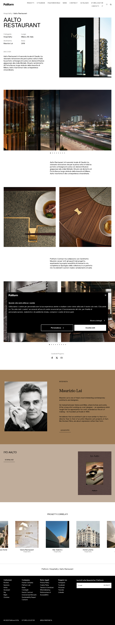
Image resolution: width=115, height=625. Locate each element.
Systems (6, 585)
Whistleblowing (45, 590)
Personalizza (56, 328)
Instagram (61, 582)
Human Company (27, 582)
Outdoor (6, 597)
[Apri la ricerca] (110, 4)
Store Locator (28, 620)
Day (5, 592)
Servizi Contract (27, 592)
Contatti (25, 599)
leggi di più (65, 430)
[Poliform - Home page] (9, 4)
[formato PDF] (94, 473)
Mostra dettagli (96, 321)
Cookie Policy (44, 585)
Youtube (61, 590)
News (23, 587)
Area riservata (46, 620)
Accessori (7, 590)
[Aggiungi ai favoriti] (106, 4)
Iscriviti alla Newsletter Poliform (90, 580)
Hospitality (8, 37)
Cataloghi (25, 590)
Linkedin (61, 592)
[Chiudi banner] (105, 295)
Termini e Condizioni (47, 587)
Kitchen (6, 582)
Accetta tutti (90, 328)
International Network (29, 595)
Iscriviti (107, 585)
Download (9, 460)
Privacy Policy (44, 582)
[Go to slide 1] (49, 344)
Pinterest (61, 587)
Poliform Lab (26, 585)
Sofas (6, 587)
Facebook (61, 585)
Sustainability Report (29, 597)
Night (5, 595)
